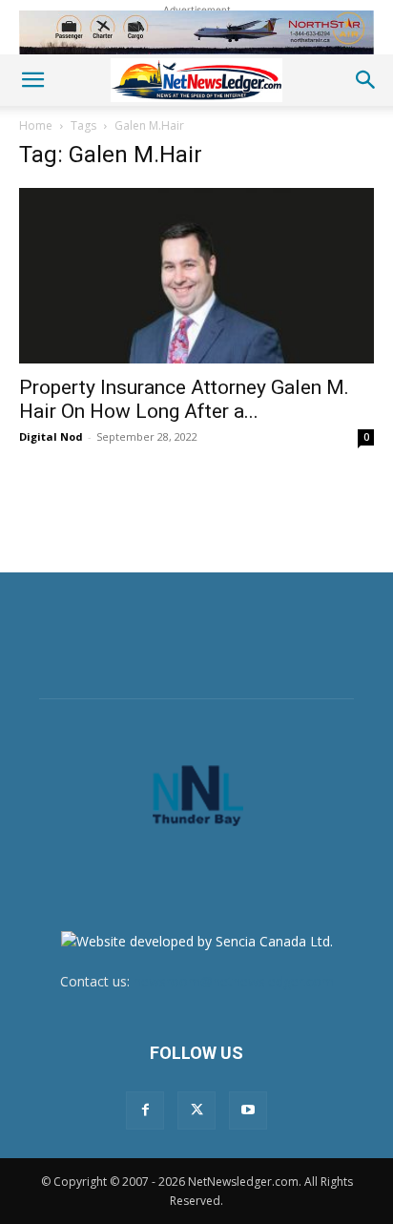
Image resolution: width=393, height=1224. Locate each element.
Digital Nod (51, 436)
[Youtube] (248, 1110)
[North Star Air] (196, 32)
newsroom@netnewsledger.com (234, 981)
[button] (32, 80)
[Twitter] (196, 1110)
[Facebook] (145, 1110)
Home (35, 125)
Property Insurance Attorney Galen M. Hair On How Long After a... (184, 399)
